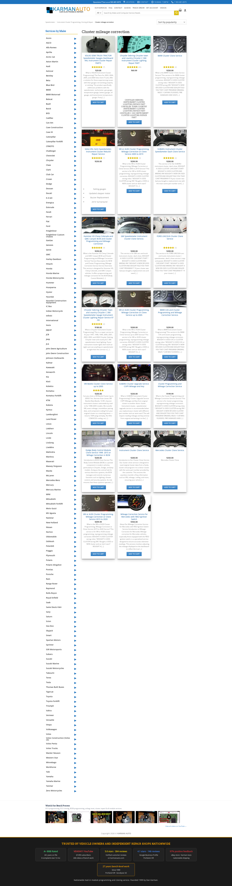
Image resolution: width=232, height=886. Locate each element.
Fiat (47, 221)
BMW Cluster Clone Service (170, 56)
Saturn (49, 616)
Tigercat (49, 691)
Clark (48, 169)
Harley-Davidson (53, 259)
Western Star (52, 757)
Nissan (49, 527)
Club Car (50, 174)
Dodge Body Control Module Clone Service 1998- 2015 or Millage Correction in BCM (98, 452)
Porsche (49, 574)
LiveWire (50, 447)
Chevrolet (50, 155)
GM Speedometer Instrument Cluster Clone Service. (134, 237)
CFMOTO (50, 146)
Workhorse (51, 767)
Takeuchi (50, 673)
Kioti (48, 381)
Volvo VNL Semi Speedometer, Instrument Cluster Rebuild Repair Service (98, 151)
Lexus (48, 424)
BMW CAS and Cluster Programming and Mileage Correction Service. (170, 312)
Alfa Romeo (51, 47)
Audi (48, 66)
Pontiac (49, 569)
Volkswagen (51, 729)
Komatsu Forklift (53, 395)
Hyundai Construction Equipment (56, 301)
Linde (48, 438)
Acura (48, 38)
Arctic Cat (50, 57)
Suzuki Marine (52, 663)
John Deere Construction (57, 353)
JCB (47, 334)
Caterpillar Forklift (54, 141)
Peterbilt (50, 546)
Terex (48, 677)
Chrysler (50, 160)
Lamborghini (52, 414)
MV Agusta (51, 513)
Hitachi (49, 264)
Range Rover (51, 583)
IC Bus (49, 306)
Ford (48, 226)
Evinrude (50, 207)
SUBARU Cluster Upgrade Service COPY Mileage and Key (134, 385)
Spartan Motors (53, 640)
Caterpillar (51, 137)
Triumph (50, 706)
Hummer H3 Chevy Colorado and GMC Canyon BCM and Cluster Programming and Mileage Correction (98, 240)
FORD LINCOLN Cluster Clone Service (170, 237)
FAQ (110, 8)
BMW (48, 90)
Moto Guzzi (51, 508)
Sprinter (50, 644)
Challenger (51, 151)
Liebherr (50, 428)
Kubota (49, 405)
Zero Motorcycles (54, 790)
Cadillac (49, 118)
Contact (118, 8)
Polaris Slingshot (53, 565)
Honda (49, 268)
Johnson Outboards (55, 358)
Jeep (48, 339)
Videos (163, 8)
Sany (48, 612)
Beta (48, 80)
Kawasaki (50, 367)
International (52, 320)
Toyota (49, 696)
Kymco (49, 409)
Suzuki (49, 659)
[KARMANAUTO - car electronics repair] (68, 10)
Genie (48, 249)
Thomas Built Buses (55, 687)
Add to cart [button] (98, 102)
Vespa (49, 724)
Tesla (48, 682)
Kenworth (50, 372)
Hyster (49, 292)
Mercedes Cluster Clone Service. (169, 450)
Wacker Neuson (53, 753)
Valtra (49, 710)
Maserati (50, 461)
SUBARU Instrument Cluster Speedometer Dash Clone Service (170, 150)
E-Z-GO (49, 198)
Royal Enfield (52, 597)
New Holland (52, 522)
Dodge (49, 184)
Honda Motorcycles (55, 278)
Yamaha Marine (53, 781)
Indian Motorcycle (54, 311)
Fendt (48, 212)
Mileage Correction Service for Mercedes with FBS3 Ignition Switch (134, 516)
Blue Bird (50, 85)
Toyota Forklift (53, 701)
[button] (180, 10)
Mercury (50, 485)
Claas (48, 165)
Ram (48, 579)
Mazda (49, 471)
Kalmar (49, 362)
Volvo (48, 734)
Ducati (49, 193)
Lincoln (49, 433)
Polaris (49, 560)
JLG (47, 344)
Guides (127, 8)
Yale (48, 771)
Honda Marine (52, 273)
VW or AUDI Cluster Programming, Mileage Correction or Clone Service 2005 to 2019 (134, 151)
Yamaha (49, 776)
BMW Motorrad (53, 94)
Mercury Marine (53, 489)
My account (152, 8)
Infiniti (49, 315)
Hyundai (50, 296)
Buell (48, 104)
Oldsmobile (51, 536)
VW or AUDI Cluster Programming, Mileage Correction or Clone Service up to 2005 (134, 312)
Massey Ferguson (54, 466)
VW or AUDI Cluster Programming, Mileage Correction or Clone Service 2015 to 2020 (98, 516)
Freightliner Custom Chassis (55, 235)
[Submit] (176, 13)
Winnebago (51, 762)
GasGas (49, 240)
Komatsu (50, 391)
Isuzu (48, 325)
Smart (49, 635)
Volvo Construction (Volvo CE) (58, 739)
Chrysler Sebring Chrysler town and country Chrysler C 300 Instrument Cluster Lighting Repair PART (134, 59)
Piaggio (49, 550)
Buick (48, 108)
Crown (49, 179)
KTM (48, 400)
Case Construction (54, 127)
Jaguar (49, 330)
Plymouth (50, 555)
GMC (48, 254)
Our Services (101, 8)
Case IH (49, 132)
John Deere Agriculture (56, 348)
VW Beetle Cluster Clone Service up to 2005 (98, 385)
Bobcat (49, 99)
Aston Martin (52, 61)
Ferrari (49, 216)
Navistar (50, 518)
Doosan (49, 188)
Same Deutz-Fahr (54, 607)
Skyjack (49, 630)
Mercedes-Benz (53, 480)
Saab (48, 602)
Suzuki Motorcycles (55, 668)
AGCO (48, 42)
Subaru (49, 654)
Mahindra (50, 452)
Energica (50, 202)
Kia (47, 377)
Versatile (50, 720)
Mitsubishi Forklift (54, 503)
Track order (138, 8)
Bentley (49, 75)
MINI (48, 494)
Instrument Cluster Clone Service (134, 450)
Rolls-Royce (51, 593)
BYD (48, 113)
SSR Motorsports (54, 649)
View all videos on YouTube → (175, 826)
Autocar (49, 71)
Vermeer (50, 715)
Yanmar (49, 786)
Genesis (49, 245)
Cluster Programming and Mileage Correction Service (170, 385)
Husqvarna (51, 287)
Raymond (50, 588)
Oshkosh (50, 541)
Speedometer (50, 22)
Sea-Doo (50, 626)
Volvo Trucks (52, 748)
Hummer (50, 282)
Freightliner (51, 231)
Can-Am (49, 122)
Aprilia (49, 52)
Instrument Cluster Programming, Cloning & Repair (75, 22)
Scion (48, 621)
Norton (49, 532)
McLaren (50, 475)
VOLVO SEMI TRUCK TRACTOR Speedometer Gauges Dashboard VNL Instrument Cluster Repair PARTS (98, 59)
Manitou (50, 456)
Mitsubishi (51, 499)
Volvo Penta (51, 743)
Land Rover (51, 419)
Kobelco (49, 386)
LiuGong (50, 442)
